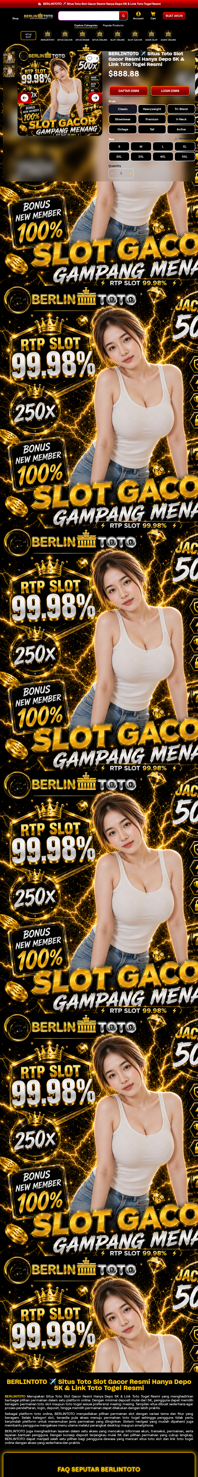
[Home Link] (38, 16)
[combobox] (88, 15)
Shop (15, 18)
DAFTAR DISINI (129, 90)
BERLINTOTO (15, 1396)
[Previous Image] (25, 97)
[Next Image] (95, 97)
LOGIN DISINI (170, 90)
